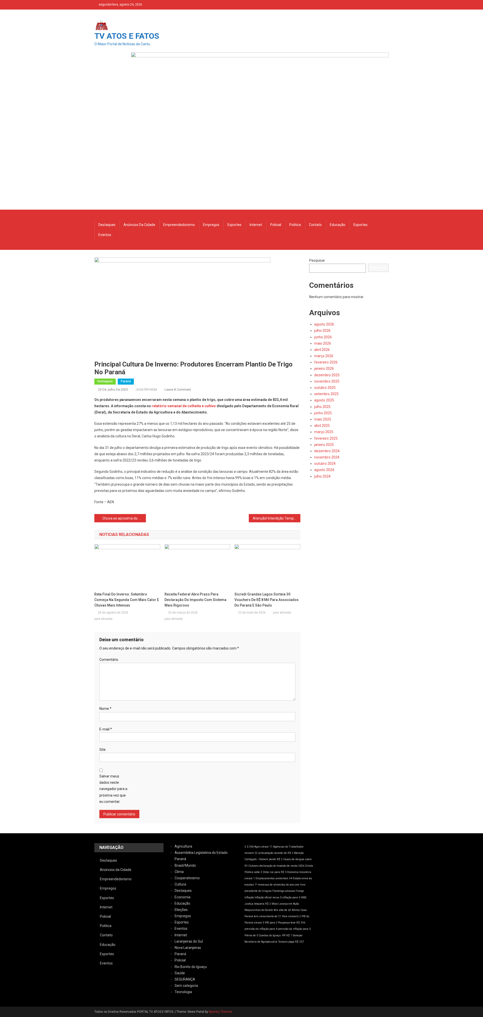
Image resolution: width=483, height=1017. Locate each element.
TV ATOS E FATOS (126, 36)
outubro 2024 (325, 463)
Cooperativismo (187, 878)
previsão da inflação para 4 (261, 929)
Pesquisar (317, 260)
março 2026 (323, 356)
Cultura (180, 884)
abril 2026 (322, 350)
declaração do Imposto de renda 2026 (281, 865)
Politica (295, 225)
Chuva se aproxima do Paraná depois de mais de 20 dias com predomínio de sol (124, 518)
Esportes (234, 225)
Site (102, 750)
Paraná (126, 381)
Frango (300, 891)
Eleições (181, 910)
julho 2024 (322, 476)
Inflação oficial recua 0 (268, 897)
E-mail (105, 729)
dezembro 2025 (327, 375)
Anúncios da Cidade (139, 225)
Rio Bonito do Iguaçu (191, 967)
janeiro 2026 (324, 368)
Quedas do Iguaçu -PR (272, 935)
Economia (182, 897)
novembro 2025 (326, 381)
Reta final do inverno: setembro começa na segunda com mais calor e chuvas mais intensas (126, 599)
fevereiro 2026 (326, 362)
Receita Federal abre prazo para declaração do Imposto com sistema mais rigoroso (195, 599)
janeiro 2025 (324, 445)
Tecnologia (183, 992)
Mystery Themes (220, 1011)
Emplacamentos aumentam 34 (274, 878)
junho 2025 (323, 413)
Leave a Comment (178, 389)
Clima (179, 872)
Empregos (211, 225)
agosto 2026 (324, 324)
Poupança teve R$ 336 (291, 922)
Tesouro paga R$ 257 (291, 941)
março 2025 (323, 432)
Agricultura (183, 846)
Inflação (249, 897)
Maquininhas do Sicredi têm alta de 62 (268, 910)
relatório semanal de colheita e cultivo (184, 406)
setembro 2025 (326, 394)
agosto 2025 (324, 400)
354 (251, 846)
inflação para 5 (291, 897)
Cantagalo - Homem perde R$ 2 (264, 859)
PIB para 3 (271, 922)
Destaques (106, 225)
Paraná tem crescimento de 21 (263, 916)
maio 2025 (322, 419)
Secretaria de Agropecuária (261, 941)
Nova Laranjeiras (188, 948)
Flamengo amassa (283, 891)
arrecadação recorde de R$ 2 (275, 853)
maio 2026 (322, 343)
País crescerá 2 (291, 916)
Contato (315, 225)
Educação (337, 225)
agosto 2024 (324, 470)
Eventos (104, 235)
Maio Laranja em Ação (285, 903)
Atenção (299, 853)
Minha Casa (299, 910)
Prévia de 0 (251, 935)
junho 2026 (323, 337)
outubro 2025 (325, 388)
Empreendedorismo (179, 225)
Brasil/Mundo (185, 865)
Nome (105, 709)
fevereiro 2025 (326, 438)
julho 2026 (322, 331)
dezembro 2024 (327, 451)
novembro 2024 (326, 457)
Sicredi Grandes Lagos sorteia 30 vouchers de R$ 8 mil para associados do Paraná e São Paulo (266, 599)
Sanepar (298, 935)
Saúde (180, 973)
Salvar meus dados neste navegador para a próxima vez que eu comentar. (113, 789)
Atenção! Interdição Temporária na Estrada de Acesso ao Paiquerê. (276, 518)
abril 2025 (322, 426)
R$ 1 (289, 935)
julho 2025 (322, 407)
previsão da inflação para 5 (294, 929)
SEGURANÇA (185, 979)
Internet (256, 225)
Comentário (108, 660)
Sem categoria (186, 986)
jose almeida (146, 389)
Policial (275, 225)
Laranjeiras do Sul (189, 941)
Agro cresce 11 (263, 846)
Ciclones (253, 865)
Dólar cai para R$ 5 (275, 872)
